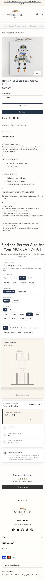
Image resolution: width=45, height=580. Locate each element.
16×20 (6, 319)
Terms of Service (15, 575)
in (5, 309)
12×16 (29, 314)
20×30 (22, 319)
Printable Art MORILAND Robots (15, 32)
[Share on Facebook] (14, 118)
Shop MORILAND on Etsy (22, 524)
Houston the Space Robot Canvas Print (12, 33)
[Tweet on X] (10, 118)
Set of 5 (6, 283)
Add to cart (22, 106)
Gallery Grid (10, 292)
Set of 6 (15, 283)
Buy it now (22, 112)
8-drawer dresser (9, 332)
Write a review (22, 487)
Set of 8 (23, 283)
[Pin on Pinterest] (18, 118)
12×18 (37, 314)
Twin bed (24, 328)
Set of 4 (30, 278)
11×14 (22, 314)
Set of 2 (14, 278)
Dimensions (6, 93)
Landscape (15, 300)
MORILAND (5, 125)
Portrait (6, 300)
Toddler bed (14, 328)
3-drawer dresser (35, 328)
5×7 (6, 314)
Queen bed (27, 332)
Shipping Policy (26, 575)
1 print (6, 278)
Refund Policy (35, 575)
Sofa (19, 332)
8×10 (14, 314)
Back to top (21, 500)
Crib (5, 328)
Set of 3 (22, 278)
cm (10, 309)
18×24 (14, 319)
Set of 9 (31, 283)
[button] (41, 14)
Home (3, 32)
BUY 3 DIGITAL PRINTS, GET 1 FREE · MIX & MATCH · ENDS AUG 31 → (22, 3)
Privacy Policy (5, 575)
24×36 (30, 319)
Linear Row (22, 292)
